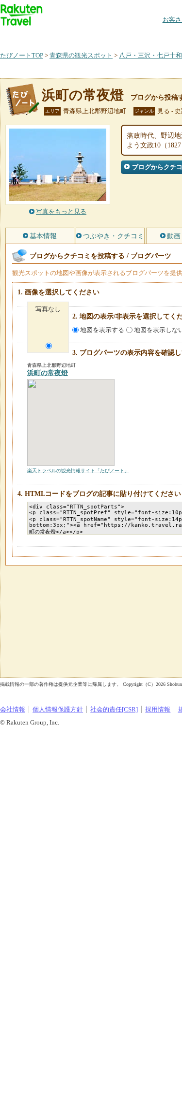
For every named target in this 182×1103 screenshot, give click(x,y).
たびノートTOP (21, 55)
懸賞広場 (113, 36)
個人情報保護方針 (58, 709)
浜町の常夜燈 (83, 94)
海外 (73, 36)
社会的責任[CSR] (114, 709)
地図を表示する (102, 330)
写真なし (48, 309)
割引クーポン (153, 36)
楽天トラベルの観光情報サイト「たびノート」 (78, 470)
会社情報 (12, 709)
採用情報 (157, 709)
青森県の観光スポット (81, 55)
